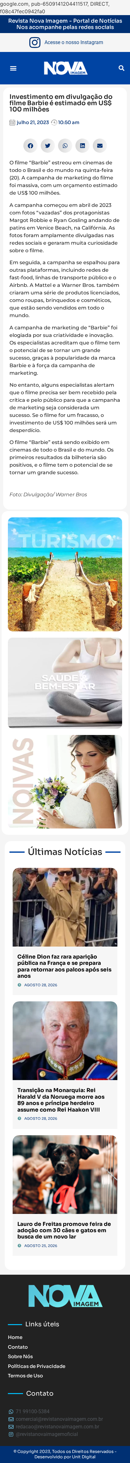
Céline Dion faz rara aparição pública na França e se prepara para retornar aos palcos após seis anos (64, 966)
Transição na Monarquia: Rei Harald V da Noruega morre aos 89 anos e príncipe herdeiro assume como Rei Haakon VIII (60, 1100)
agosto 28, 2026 (40, 985)
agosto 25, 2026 (40, 1246)
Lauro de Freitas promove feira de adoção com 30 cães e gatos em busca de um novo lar (64, 1230)
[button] (13, 68)
